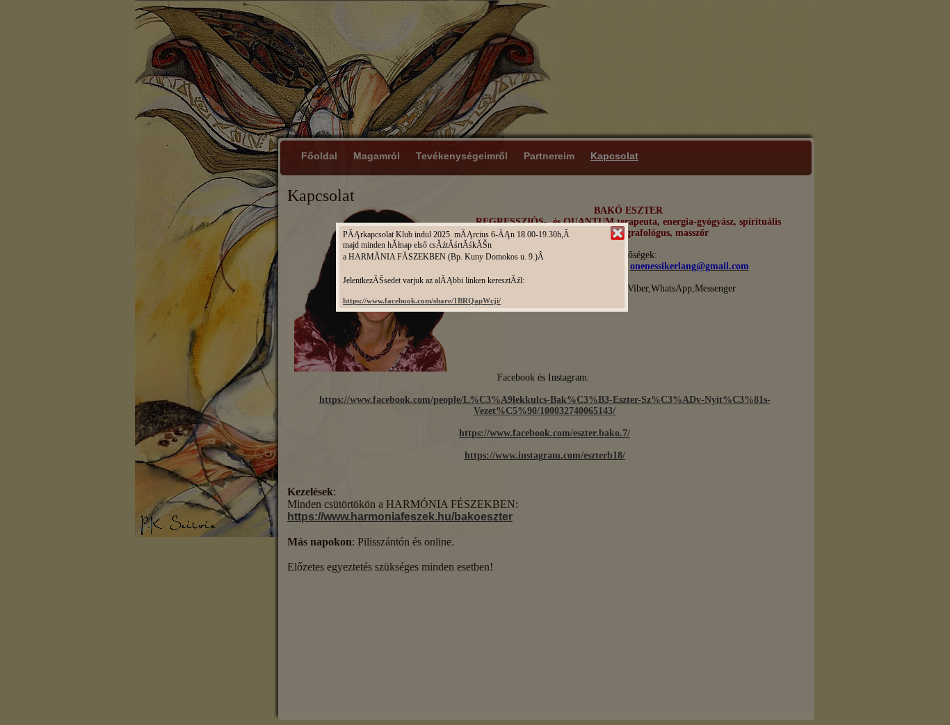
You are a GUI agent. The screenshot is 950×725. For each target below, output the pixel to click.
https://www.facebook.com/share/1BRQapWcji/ (422, 300)
